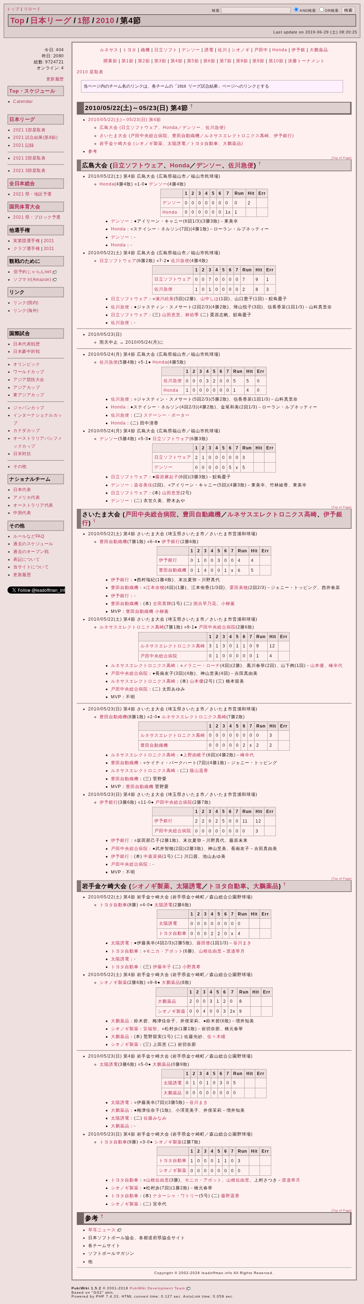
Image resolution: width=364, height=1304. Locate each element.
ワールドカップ (28, 371)
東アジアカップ (28, 394)
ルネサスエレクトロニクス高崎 (272, 514)
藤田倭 (203, 942)
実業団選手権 (26, 240)
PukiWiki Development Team (158, 1288)
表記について (26, 559)
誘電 (209, 49)
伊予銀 (298, 49)
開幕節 (110, 60)
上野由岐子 (194, 754)
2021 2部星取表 (29, 158)
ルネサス (109, 49)
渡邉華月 (235, 951)
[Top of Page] (342, 158)
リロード (32, 9)
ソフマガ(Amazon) (33, 279)
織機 (145, 49)
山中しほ (209, 298)
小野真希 (191, 966)
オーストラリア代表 (33, 505)
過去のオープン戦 (31, 551)
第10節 (276, 60)
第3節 (160, 60)
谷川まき (242, 942)
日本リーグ (51, 20)
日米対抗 (22, 453)
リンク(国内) (26, 302)
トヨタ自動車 (227, 886)
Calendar (23, 101)
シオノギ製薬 (151, 886)
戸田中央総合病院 (150, 514)
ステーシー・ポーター (167, 415)
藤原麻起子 (166, 476)
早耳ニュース (102, 1229)
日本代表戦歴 (26, 343)
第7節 (226, 60)
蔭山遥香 (199, 770)
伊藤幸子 (162, 966)
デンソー (191, 49)
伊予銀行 (171, 541)
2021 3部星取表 (29, 170)
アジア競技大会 (28, 379)
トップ (13, 9)
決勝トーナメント (306, 60)
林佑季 (192, 314)
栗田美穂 (239, 587)
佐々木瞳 (216, 1036)
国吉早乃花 (204, 603)
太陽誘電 (189, 886)
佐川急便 (241, 165)
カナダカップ (26, 430)
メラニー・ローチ (201, 665)
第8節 (242, 60)
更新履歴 (55, 79)
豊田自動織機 (202, 514)
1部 (83, 20)
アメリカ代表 (26, 497)
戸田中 (261, 49)
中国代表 (22, 512)
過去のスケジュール (33, 543)
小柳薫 (228, 603)
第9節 (258, 60)
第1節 (128, 60)
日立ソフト (165, 49)
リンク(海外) (26, 310)
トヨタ (129, 49)
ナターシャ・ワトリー (176, 1195)
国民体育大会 (24, 206)
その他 (20, 466)
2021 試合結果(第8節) (35, 137)
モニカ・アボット (164, 951)
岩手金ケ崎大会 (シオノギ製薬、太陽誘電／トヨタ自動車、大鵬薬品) (171, 143)
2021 (49, 240)
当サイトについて (31, 566)
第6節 (209, 60)
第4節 (177, 60)
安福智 (150, 1028)
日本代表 (22, 489)
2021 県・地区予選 (32, 194)
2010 (105, 20)
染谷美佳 (143, 485)
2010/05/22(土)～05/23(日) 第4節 (124, 119)
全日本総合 (22, 183)
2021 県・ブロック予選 (37, 217)
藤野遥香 (230, 1195)
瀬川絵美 (164, 298)
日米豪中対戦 (26, 351)
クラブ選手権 (26, 248)
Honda (279, 49)
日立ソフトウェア (138, 165)
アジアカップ (26, 387)
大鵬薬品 (319, 49)
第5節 (193, 60)
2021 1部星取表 (29, 129)
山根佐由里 (210, 951)
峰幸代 (336, 665)
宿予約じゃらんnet (33, 271)
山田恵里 (171, 314)
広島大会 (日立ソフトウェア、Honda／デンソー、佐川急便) (163, 127)
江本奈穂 (155, 587)
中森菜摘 (153, 856)
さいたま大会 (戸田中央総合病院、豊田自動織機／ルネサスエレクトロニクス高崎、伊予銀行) (197, 135)
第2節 (144, 60)
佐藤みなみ (155, 1118)
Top (17, 20)
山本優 (317, 665)
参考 (92, 151)
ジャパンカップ (28, 407)
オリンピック (26, 364)
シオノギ (240, 49)
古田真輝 (162, 603)
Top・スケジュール (32, 91)
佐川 (222, 49)
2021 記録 (23, 145)
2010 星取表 (90, 71)
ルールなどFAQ (28, 536)
